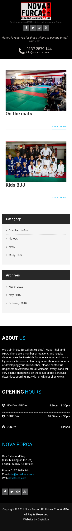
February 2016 (18, 303)
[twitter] (33, 28)
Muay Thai (15, 255)
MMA (12, 246)
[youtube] (46, 28)
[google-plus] (39, 28)
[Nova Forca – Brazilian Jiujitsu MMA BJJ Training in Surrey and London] (36, 20)
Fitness (13, 238)
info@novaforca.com (37, 52)
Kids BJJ (15, 185)
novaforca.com (17, 478)
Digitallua (43, 519)
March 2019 (16, 286)
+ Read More (59, 126)
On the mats (19, 114)
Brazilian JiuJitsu (19, 230)
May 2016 (15, 294)
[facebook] (26, 28)
